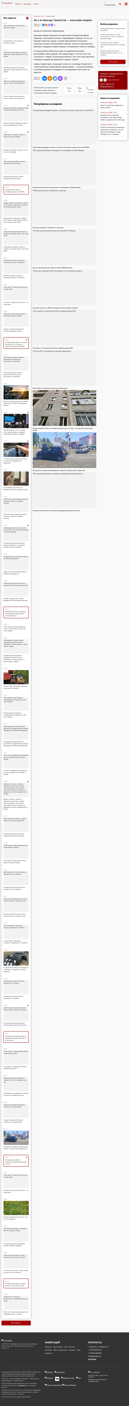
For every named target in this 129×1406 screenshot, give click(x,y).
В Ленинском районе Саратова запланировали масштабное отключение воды (112, 44)
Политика (71, 1347)
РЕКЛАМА (92, 1359)
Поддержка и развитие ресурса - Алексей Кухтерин (97, 1380)
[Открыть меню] (126, 4)
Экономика (48, 1350)
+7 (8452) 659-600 (94, 1353)
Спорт (79, 1350)
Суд (65, 1347)
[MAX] (52, 25)
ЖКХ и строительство (61, 1350)
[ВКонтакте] (43, 25)
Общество (48, 1347)
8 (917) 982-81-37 (113, 80)
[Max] (101, 80)
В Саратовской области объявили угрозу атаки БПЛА (112, 29)
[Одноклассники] (46, 25)
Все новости (10, 18)
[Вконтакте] (57, 1379)
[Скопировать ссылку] (54, 25)
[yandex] (53, 1385)
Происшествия (50, 16)
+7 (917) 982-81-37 (95, 1350)
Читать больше (113, 62)
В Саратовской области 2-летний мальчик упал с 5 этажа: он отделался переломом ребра (112, 36)
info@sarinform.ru (107, 87)
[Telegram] (49, 25)
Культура (72, 1350)
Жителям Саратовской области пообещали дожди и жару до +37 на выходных (111, 53)
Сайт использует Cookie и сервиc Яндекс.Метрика (16, 1397)
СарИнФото (49, 1353)
